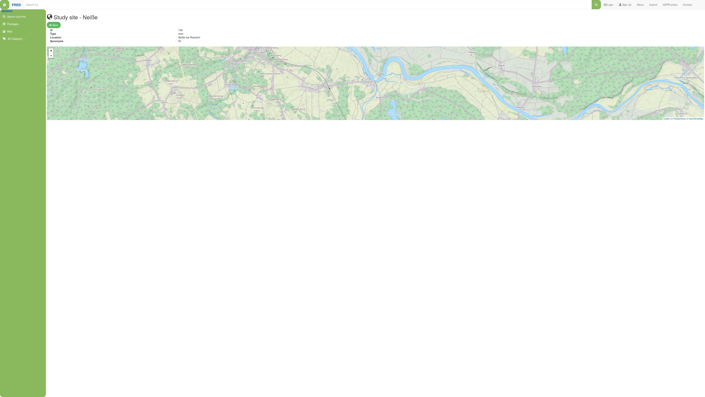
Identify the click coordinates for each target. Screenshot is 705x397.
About (640, 4)
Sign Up (626, 4)
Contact (687, 4)
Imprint (653, 4)
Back (55, 25)
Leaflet (667, 118)
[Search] (596, 4)
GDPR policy (670, 4)
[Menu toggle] (4, 4)
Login (609, 4)
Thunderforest (679, 118)
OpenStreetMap (696, 118)
